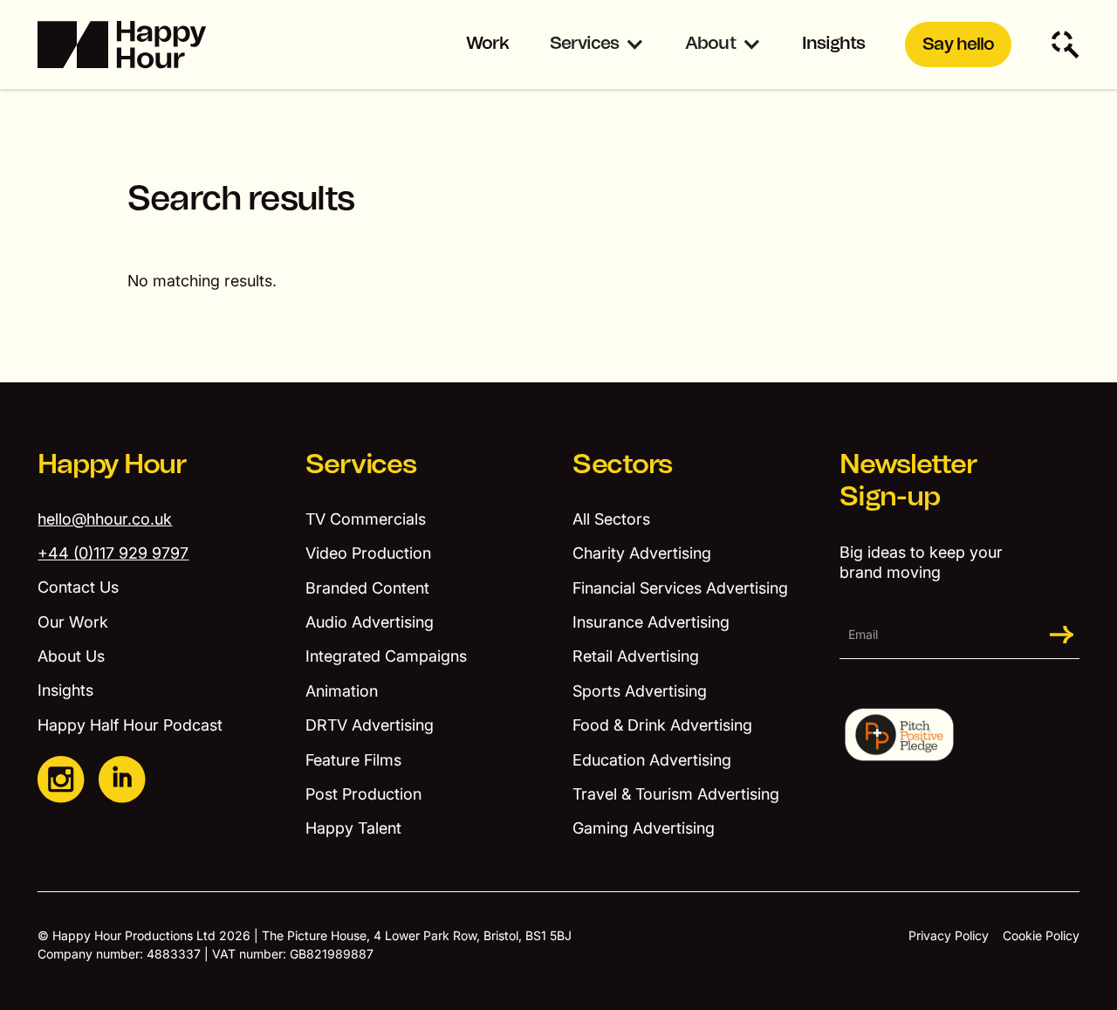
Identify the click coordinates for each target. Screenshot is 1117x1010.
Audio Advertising (369, 622)
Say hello (957, 44)
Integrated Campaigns (386, 656)
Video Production (368, 553)
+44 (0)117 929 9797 (113, 553)
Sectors (622, 464)
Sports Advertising (639, 691)
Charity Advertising (641, 553)
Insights (833, 43)
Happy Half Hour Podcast (130, 725)
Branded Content (367, 588)
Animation (341, 691)
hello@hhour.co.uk (105, 519)
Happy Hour (112, 464)
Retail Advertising (635, 656)
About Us (71, 656)
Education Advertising (651, 760)
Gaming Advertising (643, 828)
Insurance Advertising (651, 622)
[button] (597, 45)
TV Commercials (365, 519)
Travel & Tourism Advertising (675, 794)
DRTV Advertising (369, 725)
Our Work (73, 622)
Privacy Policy (948, 935)
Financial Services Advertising (680, 588)
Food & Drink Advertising (662, 725)
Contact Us (78, 587)
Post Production (363, 794)
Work (487, 43)
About (710, 43)
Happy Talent (353, 828)
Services (584, 43)
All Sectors (611, 519)
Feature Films (353, 760)
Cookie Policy (1041, 935)
